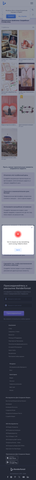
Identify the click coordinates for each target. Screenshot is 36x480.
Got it (18, 250)
